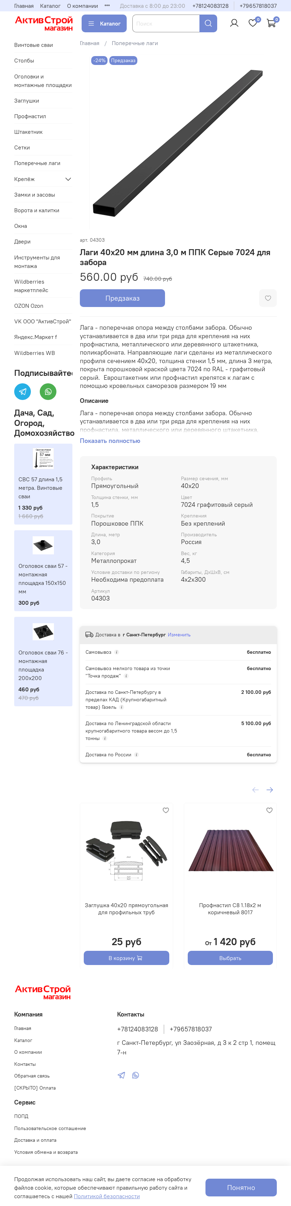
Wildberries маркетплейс (31, 286)
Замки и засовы (34, 194)
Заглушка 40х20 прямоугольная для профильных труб (126, 908)
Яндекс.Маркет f (35, 336)
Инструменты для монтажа (37, 261)
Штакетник (28, 131)
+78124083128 (210, 5)
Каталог (50, 5)
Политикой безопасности (107, 1196)
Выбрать (230, 957)
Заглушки (26, 100)
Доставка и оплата (35, 1140)
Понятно (241, 1187)
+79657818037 (258, 5)
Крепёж (24, 178)
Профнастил (30, 116)
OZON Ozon (28, 305)
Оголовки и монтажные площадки (43, 80)
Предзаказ (122, 298)
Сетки (22, 147)
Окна (20, 225)
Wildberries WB (34, 352)
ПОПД (21, 1116)
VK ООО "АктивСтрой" (42, 321)
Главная (24, 5)
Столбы (24, 60)
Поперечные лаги (135, 42)
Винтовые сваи (33, 44)
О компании (82, 5)
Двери (22, 241)
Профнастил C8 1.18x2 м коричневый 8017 (230, 908)
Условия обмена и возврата (46, 1152)
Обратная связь (32, 1076)
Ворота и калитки (36, 210)
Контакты (25, 1064)
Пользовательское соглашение (50, 1128)
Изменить (179, 634)
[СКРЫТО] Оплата (35, 1088)
